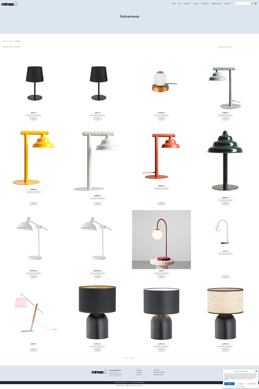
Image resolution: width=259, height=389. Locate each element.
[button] (256, 371)
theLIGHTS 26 (10, 41)
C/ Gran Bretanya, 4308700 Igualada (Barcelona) (115, 373)
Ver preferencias (251, 383)
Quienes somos (216, 3)
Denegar (240, 383)
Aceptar (229, 383)
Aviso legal (156, 370)
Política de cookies (158, 374)
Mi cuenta (138, 372)
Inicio (174, 3)
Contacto (227, 3)
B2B (180, 3)
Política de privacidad (240, 386)
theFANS (196, 3)
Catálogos (205, 3)
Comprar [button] (33, 118)
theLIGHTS (187, 3)
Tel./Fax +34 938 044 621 (115, 375)
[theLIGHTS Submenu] (191, 3)
